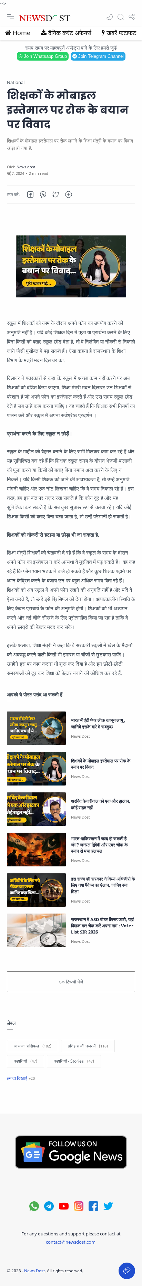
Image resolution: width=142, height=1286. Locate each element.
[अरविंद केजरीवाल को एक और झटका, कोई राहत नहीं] (36, 809)
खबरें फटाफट (121, 33)
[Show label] (21, 1078)
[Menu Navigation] (10, 16)
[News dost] (26, 166)
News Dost (34, 1271)
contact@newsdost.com (70, 1242)
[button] (109, 16)
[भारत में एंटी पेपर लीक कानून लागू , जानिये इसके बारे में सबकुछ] (36, 728)
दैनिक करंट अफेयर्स (69, 33)
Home (21, 33)
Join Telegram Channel (100, 56)
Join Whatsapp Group (44, 56)
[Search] (120, 16)
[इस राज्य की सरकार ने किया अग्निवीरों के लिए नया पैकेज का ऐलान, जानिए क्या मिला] (36, 890)
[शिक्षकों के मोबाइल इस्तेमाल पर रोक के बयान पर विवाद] (36, 768)
